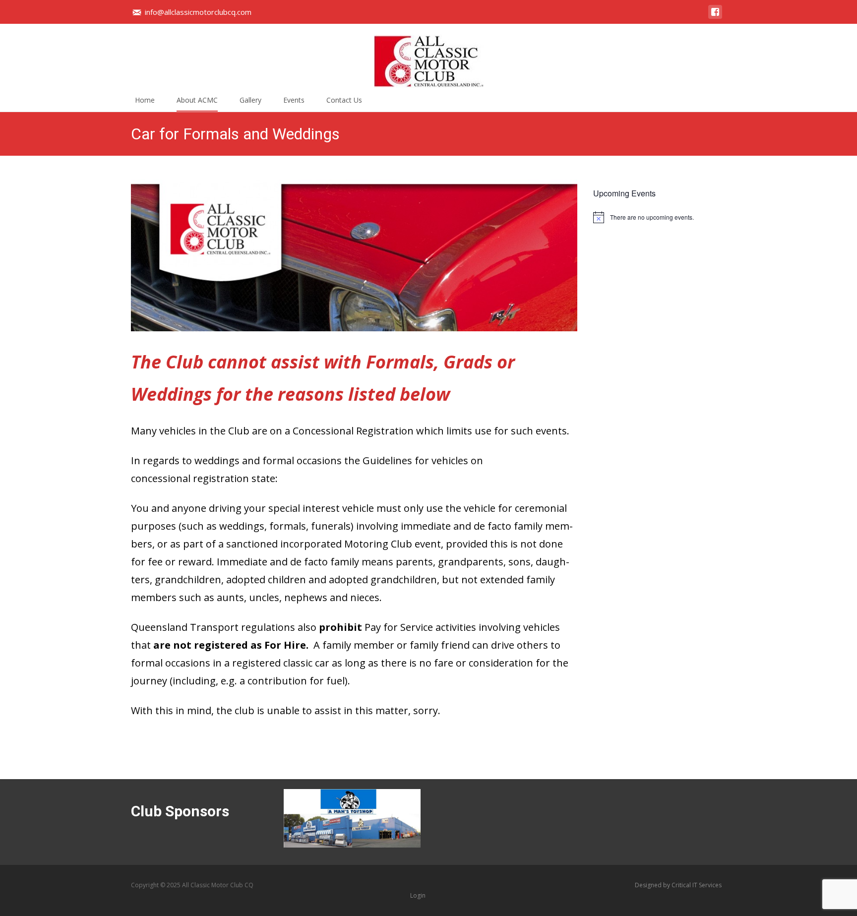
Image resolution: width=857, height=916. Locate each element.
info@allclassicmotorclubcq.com (198, 12)
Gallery (250, 100)
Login (418, 895)
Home (145, 100)
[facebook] (715, 16)
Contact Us (344, 100)
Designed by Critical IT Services (678, 885)
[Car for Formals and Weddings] (354, 255)
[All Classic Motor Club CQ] (428, 56)
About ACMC (197, 100)
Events (294, 100)
